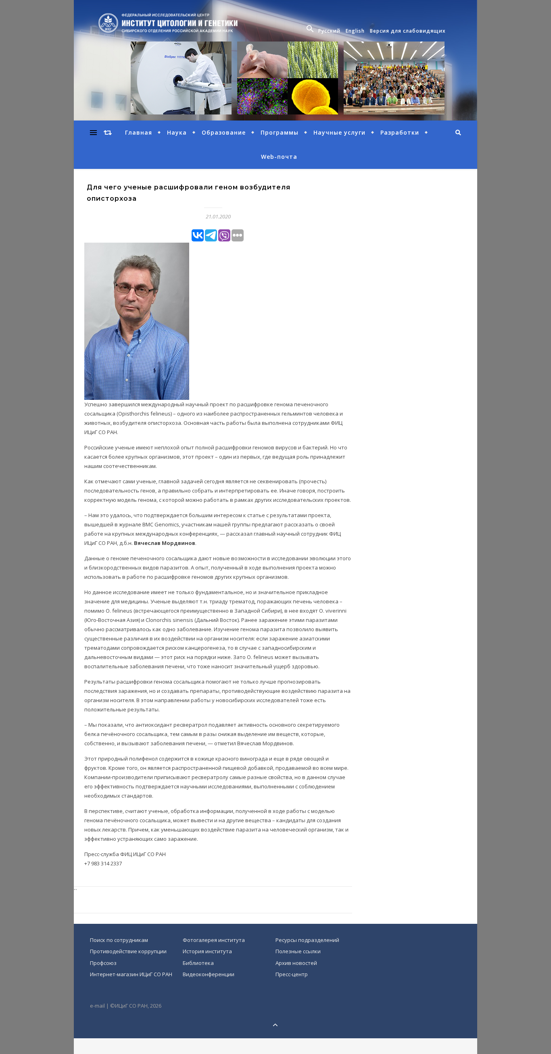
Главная (138, 132)
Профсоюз (103, 963)
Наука (177, 132)
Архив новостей (296, 963)
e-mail (97, 1005)
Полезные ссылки (298, 951)
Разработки (399, 132)
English (355, 30)
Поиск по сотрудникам (119, 940)
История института (207, 951)
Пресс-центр (292, 974)
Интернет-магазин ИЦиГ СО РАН (131, 974)
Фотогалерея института (214, 940)
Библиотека (198, 963)
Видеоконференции (208, 974)
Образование (224, 132)
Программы (279, 132)
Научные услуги (339, 132)
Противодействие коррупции (128, 951)
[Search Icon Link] (311, 31)
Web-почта (279, 156)
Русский (329, 30)
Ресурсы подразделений (307, 940)
